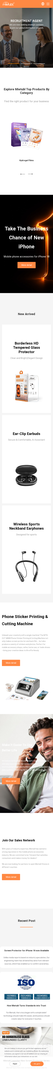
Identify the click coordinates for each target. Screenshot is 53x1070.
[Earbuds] (38, 135)
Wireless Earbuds (38, 160)
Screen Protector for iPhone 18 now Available (26, 1004)
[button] (14, 63)
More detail (26, 265)
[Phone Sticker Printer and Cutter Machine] (26, 67)
